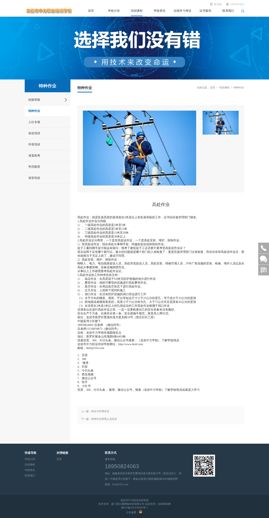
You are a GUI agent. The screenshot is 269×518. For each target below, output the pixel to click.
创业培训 (34, 133)
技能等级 (34, 99)
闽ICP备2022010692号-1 (134, 507)
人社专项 (34, 122)
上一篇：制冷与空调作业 (95, 411)
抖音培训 (34, 144)
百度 (59, 459)
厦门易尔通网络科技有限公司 (127, 504)
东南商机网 (164, 504)
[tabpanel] (134, 48)
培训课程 (224, 87)
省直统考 (34, 155)
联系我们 (30, 475)
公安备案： (132, 512)
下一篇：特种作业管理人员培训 (99, 419)
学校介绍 (30, 459)
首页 (212, 87)
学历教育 (34, 166)
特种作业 (34, 110)
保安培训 (34, 177)
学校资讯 (30, 470)
